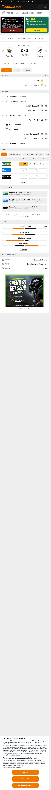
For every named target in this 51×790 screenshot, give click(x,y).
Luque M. (35, 106)
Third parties (16, 755)
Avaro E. (29, 111)
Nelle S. (26, 134)
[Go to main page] (13, 6)
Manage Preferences (25, 785)
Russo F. (36, 111)
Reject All (25, 779)
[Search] (40, 7)
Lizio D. (36, 85)
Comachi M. (24, 97)
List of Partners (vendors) (12, 767)
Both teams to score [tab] (33, 154)
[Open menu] (45, 7)
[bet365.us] (6, 164)
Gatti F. (28, 106)
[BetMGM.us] (6, 177)
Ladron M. (29, 85)
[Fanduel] (6, 170)
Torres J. (13, 115)
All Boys (40, 56)
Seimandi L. (14, 101)
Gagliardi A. (22, 115)
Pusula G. (35, 139)
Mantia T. (27, 139)
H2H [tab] (22, 63)
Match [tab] (6, 63)
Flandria (9, 56)
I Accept (25, 772)
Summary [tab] (6, 70)
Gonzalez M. (34, 134)
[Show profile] (9, 50)
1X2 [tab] (4, 154)
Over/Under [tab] (15, 154)
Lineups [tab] (27, 70)
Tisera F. (13, 143)
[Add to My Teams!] (3, 51)
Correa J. (23, 101)
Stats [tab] (17, 70)
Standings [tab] (32, 63)
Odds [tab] (15, 63)
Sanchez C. (14, 97)
